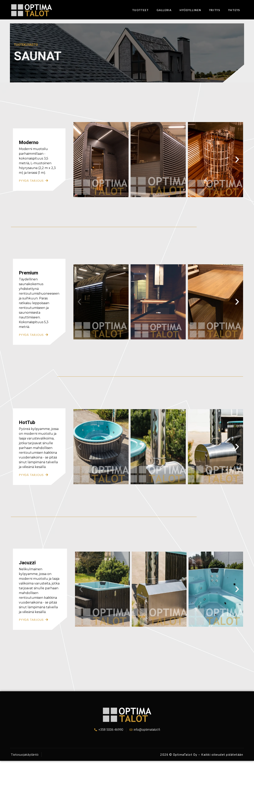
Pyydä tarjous (31, 180)
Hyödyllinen (190, 10)
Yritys (214, 10)
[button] (79, 159)
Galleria (164, 10)
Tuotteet (140, 10)
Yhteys (234, 10)
